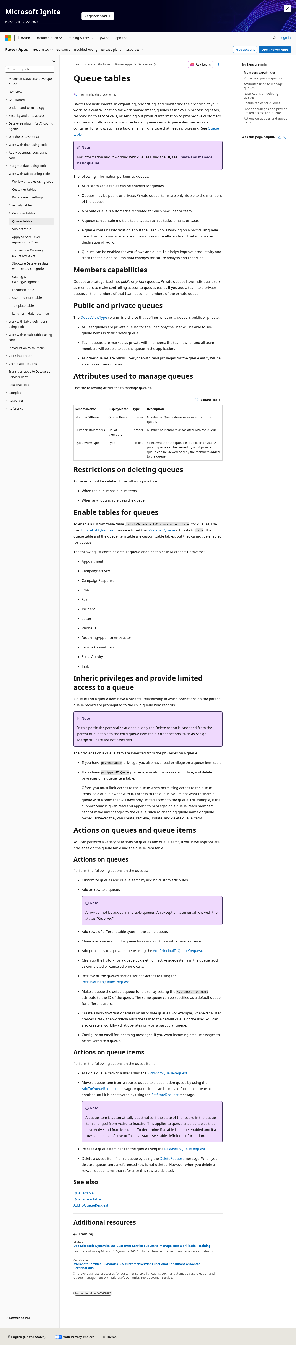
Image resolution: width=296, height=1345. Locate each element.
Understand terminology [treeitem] (26, 108)
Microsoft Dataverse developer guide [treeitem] (31, 81)
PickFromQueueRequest (167, 1073)
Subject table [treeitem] (21, 229)
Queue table (83, 1193)
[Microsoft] (8, 38)
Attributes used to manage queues (263, 86)
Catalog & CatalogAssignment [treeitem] (26, 279)
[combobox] (29, 69)
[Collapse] (54, 60)
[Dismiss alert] (287, 8)
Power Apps (123, 64)
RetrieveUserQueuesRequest (105, 982)
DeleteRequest (172, 1158)
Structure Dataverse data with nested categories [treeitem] (30, 266)
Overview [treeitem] (15, 92)
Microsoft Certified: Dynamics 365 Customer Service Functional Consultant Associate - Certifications (137, 1266)
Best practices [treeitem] (19, 385)
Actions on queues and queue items (265, 120)
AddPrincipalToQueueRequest (177, 950)
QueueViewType (93, 317)
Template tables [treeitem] (23, 306)
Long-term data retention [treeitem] (30, 313)
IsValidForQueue (161, 530)
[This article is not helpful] (285, 137)
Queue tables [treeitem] (22, 221)
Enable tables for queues (262, 103)
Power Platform (99, 64)
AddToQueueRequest (99, 1088)
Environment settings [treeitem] (27, 197)
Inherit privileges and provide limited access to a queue (265, 111)
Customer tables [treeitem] (24, 189)
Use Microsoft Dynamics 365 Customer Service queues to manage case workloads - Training (142, 1246)
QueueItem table (87, 1199)
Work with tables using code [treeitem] (32, 181)
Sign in (286, 38)
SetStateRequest (165, 1094)
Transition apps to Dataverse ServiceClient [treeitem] (29, 374)
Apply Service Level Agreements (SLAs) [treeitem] (26, 239)
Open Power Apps (275, 49)
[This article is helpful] (279, 137)
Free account (245, 49)
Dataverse (145, 64)
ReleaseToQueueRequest (184, 1149)
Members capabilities (260, 72)
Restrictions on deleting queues (261, 95)
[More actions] (219, 64)
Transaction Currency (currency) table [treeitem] (27, 253)
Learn (78, 64)
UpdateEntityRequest (97, 530)
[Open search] (274, 38)
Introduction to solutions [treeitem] (27, 348)
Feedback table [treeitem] (23, 290)
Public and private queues (263, 78)
